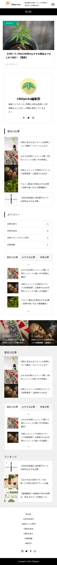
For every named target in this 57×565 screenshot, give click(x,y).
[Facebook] (23, 117)
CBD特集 (29, 538)
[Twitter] (28, 117)
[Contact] (34, 551)
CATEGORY (28, 519)
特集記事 (44, 257)
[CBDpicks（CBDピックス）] (12, 4)
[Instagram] (33, 117)
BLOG (28, 514)
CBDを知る (28, 529)
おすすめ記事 (28, 257)
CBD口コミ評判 (28, 524)
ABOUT (28, 543)
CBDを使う (10, 23)
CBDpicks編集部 (28, 99)
